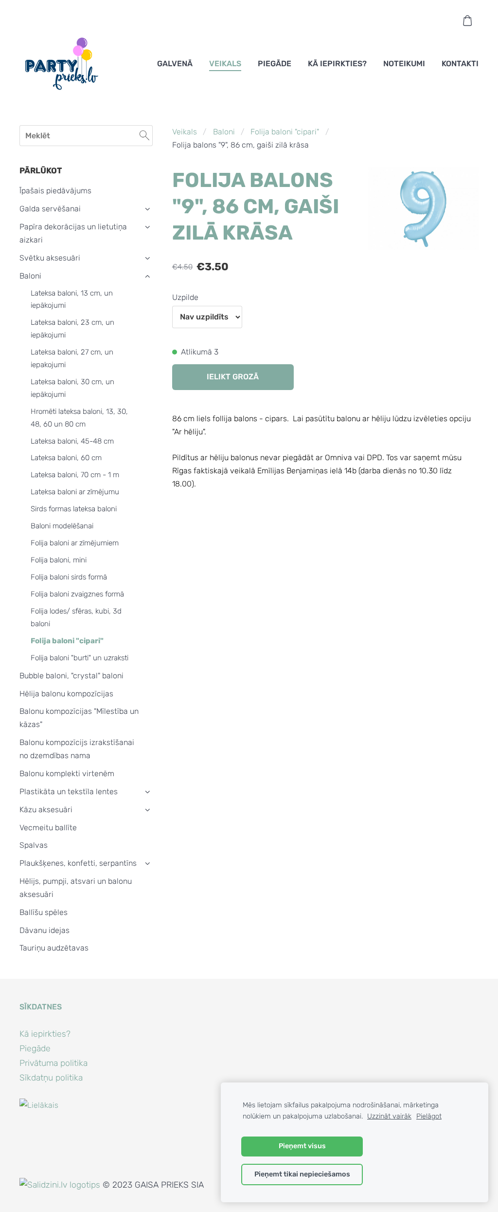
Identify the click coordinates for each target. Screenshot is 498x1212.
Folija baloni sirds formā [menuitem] (69, 577)
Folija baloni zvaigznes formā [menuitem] (77, 594)
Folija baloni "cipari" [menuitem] (67, 640)
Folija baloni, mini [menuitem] (59, 560)
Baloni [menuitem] (30, 275)
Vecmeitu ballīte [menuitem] (48, 827)
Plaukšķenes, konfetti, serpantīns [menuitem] (78, 863)
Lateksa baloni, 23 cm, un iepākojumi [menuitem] (72, 328)
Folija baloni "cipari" (284, 131)
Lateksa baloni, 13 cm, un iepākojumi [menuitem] (72, 299)
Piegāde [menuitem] (274, 63)
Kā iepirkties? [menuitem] (337, 63)
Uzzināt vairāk (389, 1116)
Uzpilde (185, 297)
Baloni (224, 131)
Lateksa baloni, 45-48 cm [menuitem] (72, 441)
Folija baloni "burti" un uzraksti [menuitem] (79, 657)
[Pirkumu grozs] (468, 21)
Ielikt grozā (233, 376)
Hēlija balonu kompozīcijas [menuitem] (66, 693)
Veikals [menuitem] (225, 63)
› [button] (147, 209)
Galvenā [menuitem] (175, 63)
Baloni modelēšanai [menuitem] (62, 526)
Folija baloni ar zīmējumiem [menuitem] (75, 543)
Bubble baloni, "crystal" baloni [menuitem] (71, 675)
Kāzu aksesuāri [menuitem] (45, 809)
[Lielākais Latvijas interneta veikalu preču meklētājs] (40, 1171)
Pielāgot (429, 1116)
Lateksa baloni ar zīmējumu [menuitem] (75, 491)
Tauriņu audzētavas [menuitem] (54, 947)
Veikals (184, 131)
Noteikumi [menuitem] (404, 63)
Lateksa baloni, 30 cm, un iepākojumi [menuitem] (72, 388)
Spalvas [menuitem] (33, 845)
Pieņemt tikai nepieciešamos (302, 1174)
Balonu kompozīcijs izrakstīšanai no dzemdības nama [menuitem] (76, 749)
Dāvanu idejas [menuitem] (44, 930)
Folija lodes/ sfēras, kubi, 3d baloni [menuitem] (76, 617)
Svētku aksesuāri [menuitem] (49, 257)
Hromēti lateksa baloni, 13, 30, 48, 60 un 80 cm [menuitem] (79, 418)
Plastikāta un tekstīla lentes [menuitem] (68, 791)
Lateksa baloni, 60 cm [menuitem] (66, 457)
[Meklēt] (144, 136)
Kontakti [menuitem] (460, 63)
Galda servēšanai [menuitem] (50, 208)
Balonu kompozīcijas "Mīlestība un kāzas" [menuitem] (79, 718)
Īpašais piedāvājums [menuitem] (55, 190)
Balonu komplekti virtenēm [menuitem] (66, 773)
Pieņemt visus (302, 1146)
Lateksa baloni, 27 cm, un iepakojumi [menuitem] (72, 358)
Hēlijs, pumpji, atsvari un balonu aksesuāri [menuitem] (75, 887)
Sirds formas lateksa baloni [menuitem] (74, 508)
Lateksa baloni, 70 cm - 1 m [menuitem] (75, 474)
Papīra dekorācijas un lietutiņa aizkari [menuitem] (73, 233)
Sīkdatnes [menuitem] (40, 1006)
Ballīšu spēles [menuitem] (43, 912)
